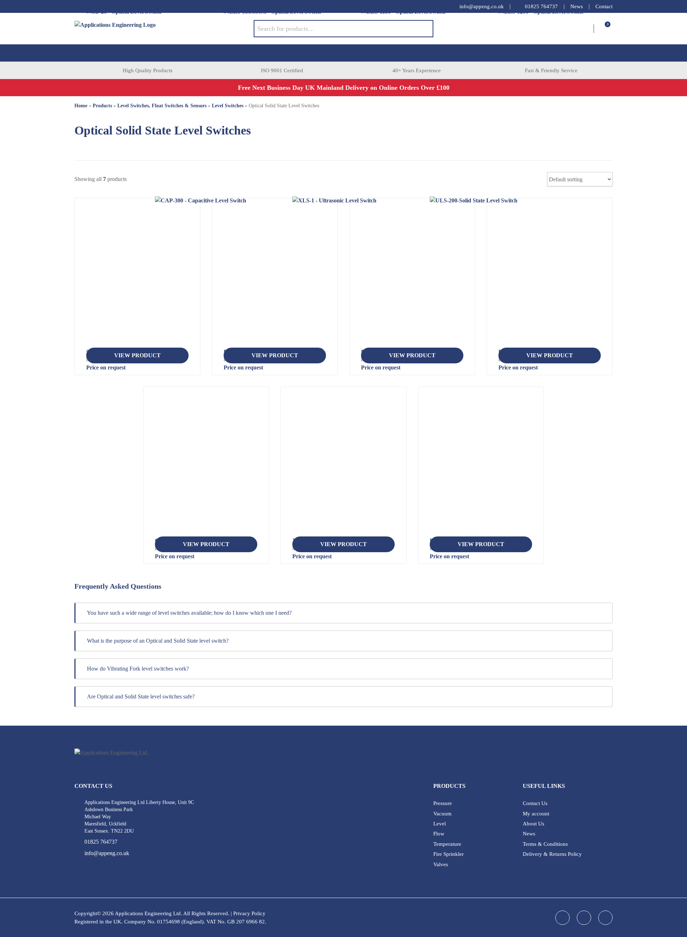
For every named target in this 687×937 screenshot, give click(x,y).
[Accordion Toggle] (602, 613)
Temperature (447, 844)
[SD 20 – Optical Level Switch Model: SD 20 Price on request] (137, 276)
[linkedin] (92, 6)
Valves (440, 864)
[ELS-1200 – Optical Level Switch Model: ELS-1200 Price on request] (549, 276)
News (576, 6)
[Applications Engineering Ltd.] (164, 28)
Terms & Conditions (545, 844)
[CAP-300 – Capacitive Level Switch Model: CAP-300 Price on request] (206, 464)
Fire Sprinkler (448, 854)
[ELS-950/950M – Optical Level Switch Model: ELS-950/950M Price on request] (275, 276)
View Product (137, 355)
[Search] (423, 28)
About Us (533, 823)
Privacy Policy (249, 913)
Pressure (442, 803)
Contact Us (535, 803)
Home (80, 105)
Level (439, 823)
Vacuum (442, 813)
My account (536, 813)
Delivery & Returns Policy (552, 854)
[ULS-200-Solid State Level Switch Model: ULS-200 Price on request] (481, 464)
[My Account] (588, 28)
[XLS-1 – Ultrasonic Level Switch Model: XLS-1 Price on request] (343, 464)
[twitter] (106, 6)
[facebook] (78, 6)
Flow (438, 834)
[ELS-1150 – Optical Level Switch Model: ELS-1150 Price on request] (412, 276)
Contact (604, 6)
